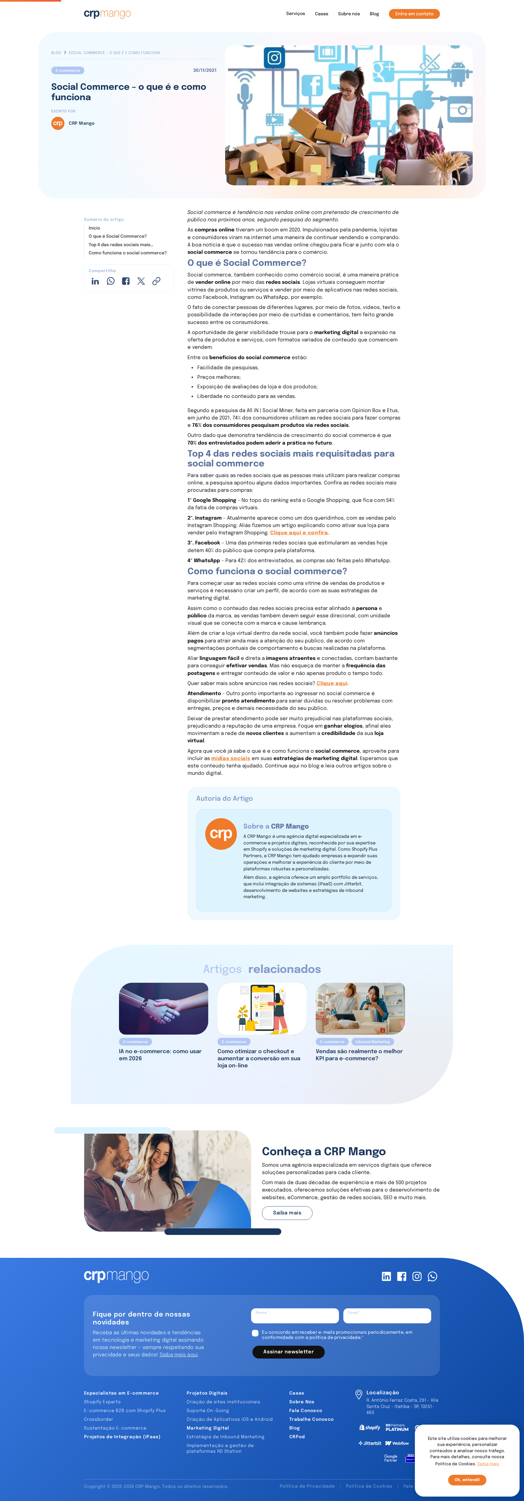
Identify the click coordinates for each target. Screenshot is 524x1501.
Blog (56, 53)
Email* (354, 1313)
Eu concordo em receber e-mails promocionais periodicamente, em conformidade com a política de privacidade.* (337, 1335)
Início (94, 228)
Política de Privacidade (307, 1486)
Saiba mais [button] (488, 1464)
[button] (295, 14)
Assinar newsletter (288, 1352)
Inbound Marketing (373, 1042)
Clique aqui (332, 683)
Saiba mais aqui (179, 1354)
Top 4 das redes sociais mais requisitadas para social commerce (127, 245)
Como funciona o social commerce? (128, 253)
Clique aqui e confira (299, 532)
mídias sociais (230, 758)
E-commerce (68, 71)
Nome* (262, 1313)
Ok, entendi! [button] (467, 1480)
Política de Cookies (369, 1486)
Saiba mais (287, 1213)
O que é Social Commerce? (118, 236)
